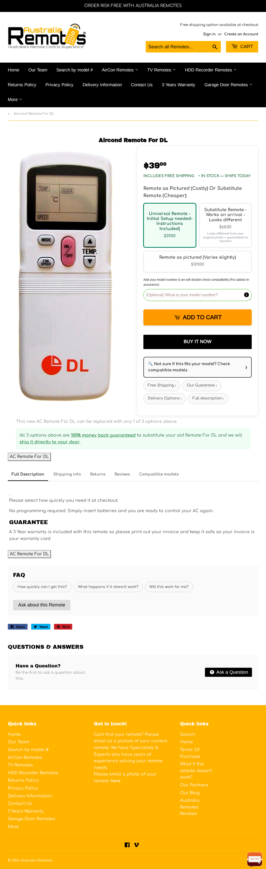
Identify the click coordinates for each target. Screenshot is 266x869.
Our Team (37, 70)
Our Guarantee (202, 385)
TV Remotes (160, 70)
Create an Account (241, 34)
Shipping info (67, 474)
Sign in (209, 34)
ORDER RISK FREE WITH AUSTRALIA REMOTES (133, 5)
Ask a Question (231, 672)
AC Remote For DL (29, 456)
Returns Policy (22, 84)
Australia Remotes (36, 860)
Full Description (28, 474)
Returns (97, 474)
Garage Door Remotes (226, 84)
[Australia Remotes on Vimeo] (136, 845)
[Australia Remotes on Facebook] (127, 845)
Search (187, 734)
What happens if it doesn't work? (108, 587)
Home (13, 70)
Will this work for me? (169, 587)
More (13, 99)
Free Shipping (162, 385)
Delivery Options (165, 398)
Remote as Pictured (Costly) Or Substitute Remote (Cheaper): (192, 192)
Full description (208, 398)
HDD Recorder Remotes (209, 70)
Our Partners (194, 785)
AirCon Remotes (118, 70)
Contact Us (142, 84)
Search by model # (74, 70)
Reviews (122, 474)
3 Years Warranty (178, 84)
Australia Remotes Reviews (190, 807)
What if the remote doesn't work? (196, 771)
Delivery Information (102, 84)
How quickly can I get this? (42, 587)
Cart (246, 46)
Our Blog (190, 793)
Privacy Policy (59, 84)
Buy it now (197, 341)
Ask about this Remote (41, 604)
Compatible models (159, 474)
